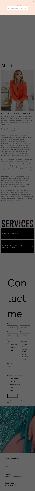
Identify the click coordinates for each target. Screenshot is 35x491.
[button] (33, 2)
